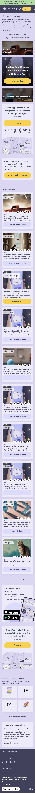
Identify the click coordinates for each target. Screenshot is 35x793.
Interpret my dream (17, 81)
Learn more (6, 784)
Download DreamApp (17, 175)
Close (31, 789)
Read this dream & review (17, 225)
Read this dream (17, 531)
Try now (26, 9)
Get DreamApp (17, 301)
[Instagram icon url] (14, 762)
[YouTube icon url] (10, 762)
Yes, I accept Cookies (11, 789)
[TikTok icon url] (18, 762)
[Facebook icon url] (6, 762)
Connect (23, 3)
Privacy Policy (6, 768)
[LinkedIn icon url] (3, 762)
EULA (3, 773)
